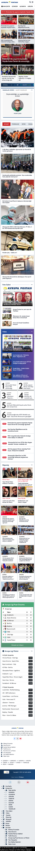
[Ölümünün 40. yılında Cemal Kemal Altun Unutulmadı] (7, 317)
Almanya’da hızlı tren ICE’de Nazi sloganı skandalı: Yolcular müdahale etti (20, 443)
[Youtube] (20, 738)
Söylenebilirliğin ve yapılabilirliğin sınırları (17, 95)
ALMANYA (23, 6)
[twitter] (19, 782)
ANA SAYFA (6, 6)
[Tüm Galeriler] (32, 284)
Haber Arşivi (6, 756)
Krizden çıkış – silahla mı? (9, 252)
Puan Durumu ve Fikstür (9, 750)
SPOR (23, 124)
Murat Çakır (17, 113)
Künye (7, 823)
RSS (7, 772)
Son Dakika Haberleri (8, 754)
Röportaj (8, 817)
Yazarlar (8, 815)
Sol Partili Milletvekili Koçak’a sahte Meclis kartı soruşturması (19, 406)
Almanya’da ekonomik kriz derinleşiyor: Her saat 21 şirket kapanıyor (16, 277)
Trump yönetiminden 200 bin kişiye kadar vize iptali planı (25, 596)
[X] (17, 738)
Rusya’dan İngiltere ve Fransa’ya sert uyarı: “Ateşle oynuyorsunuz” (8, 578)
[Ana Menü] (32, 2)
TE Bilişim (21, 777)
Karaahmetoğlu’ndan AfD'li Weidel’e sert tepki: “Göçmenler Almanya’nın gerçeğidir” (19, 415)
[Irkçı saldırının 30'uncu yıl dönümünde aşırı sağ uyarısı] (7, 376)
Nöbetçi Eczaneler (8, 743)
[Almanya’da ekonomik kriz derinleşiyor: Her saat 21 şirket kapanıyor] (17, 265)
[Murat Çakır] (17, 105)
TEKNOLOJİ (15, 124)
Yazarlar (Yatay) (8, 90)
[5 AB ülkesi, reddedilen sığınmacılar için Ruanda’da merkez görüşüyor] (17, 137)
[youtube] (27, 782)
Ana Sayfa (8, 786)
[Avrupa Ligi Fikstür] (32, 651)
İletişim (8, 825)
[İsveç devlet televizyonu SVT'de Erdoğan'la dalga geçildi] (7, 362)
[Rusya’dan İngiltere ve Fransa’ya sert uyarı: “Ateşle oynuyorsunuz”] (9, 568)
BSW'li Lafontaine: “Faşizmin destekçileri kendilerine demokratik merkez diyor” (11, 396)
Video (7, 813)
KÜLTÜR (11, 803)
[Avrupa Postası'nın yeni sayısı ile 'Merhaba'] (7, 310)
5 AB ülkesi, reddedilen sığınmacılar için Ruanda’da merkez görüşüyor (16, 150)
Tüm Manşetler (7, 752)
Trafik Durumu (7, 749)
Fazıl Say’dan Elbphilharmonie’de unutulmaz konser (17, 430)
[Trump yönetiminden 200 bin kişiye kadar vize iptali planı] (26, 586)
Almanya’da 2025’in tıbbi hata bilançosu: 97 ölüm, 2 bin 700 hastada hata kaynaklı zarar (17, 227)
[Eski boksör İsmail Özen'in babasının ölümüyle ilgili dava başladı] (17, 189)
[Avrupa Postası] (9, 2)
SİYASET (6, 124)
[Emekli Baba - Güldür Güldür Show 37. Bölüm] (7, 369)
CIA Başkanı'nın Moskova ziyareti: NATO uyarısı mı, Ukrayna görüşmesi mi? (8, 596)
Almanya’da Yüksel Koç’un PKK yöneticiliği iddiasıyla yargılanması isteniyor (10, 386)
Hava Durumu (6, 745)
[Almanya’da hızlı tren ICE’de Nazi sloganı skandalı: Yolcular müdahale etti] (26, 530)
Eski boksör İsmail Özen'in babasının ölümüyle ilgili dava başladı (16, 201)
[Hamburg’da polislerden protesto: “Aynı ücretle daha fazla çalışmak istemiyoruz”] (17, 163)
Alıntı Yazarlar (21, 90)
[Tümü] (32, 465)
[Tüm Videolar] (32, 331)
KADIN (10, 807)
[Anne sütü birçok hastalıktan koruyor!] (7, 323)
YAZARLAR (11, 809)
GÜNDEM (15, 6)
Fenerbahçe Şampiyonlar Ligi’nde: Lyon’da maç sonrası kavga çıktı (25, 578)
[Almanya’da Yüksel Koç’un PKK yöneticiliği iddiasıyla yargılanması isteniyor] (26, 550)
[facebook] (10, 782)
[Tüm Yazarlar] (32, 90)
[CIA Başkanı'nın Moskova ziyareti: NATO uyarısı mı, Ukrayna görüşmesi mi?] (9, 586)
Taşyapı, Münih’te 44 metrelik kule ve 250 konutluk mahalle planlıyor (28, 396)
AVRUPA (30, 6)
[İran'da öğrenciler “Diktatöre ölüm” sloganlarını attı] (7, 355)
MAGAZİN (10, 764)
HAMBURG (13, 760)
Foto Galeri (9, 811)
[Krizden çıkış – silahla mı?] (17, 240)
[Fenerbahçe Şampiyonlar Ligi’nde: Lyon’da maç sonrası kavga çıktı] (26, 568)
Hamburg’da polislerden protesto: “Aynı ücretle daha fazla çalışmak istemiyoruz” (17, 176)
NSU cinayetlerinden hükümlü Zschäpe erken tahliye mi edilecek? (19, 436)
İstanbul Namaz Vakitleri (9, 747)
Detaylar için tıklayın (17, 645)
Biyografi (8, 819)
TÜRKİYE (11, 798)
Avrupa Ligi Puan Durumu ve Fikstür (18, 838)
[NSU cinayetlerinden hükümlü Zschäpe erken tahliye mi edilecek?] (9, 530)
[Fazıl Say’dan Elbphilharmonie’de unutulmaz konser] (26, 510)
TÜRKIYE (5, 762)
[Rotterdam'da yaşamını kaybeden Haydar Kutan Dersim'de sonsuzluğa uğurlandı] (9, 510)
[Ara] (30, 2)
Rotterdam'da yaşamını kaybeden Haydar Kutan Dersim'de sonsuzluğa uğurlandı (20, 423)
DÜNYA (4, 574)
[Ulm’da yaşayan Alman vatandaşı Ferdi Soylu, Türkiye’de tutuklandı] (9, 550)
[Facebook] (14, 738)
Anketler (8, 821)
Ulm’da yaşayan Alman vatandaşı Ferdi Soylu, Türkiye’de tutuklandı (28, 386)
